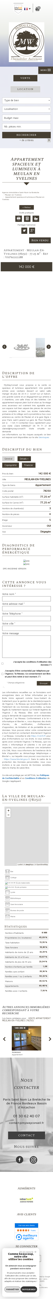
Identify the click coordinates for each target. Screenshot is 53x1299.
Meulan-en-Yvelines (13, 195)
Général (8, 458)
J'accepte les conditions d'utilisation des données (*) (32, 663)
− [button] (8, 815)
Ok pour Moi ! (29, 1289)
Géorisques (44, 437)
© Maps (29, 864)
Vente (25, 78)
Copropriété (11, 465)
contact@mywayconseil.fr (26, 1122)
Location (25, 89)
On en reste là (26, 1252)
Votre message (10, 633)
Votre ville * (8, 623)
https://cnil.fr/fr (38, 736)
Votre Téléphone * (12, 613)
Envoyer (44, 683)
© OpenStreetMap (41, 864)
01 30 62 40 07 (26, 1116)
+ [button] (8, 810)
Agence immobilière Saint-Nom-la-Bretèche (20, 192)
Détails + (24, 458)
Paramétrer (12, 1289)
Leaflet (20, 864)
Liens (45, 1279)
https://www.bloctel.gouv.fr (17, 759)
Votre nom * (9, 594)
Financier (28, 465)
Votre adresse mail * (13, 603)
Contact (26, 1135)
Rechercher (26, 135)
